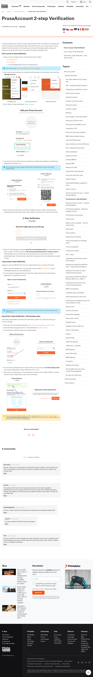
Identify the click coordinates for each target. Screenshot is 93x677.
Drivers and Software (71, 642)
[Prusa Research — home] (4, 6)
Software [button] (61, 6)
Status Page (65, 663)
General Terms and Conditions (36, 658)
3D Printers (5, 635)
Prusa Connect (72, 639)
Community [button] (79, 6)
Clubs (29, 639)
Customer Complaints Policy (52, 663)
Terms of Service (52, 598)
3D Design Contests (30, 642)
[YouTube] (89, 662)
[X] (85, 662)
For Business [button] (51, 6)
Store (29, 637)
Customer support (48, 416)
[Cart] (90, 1)
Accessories (6, 641)
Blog (82, 637)
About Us (84, 635)
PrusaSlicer (71, 635)
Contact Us (84, 643)
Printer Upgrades (7, 637)
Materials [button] (27, 6)
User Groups (45, 639)
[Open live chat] (88, 672)
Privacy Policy (41, 598)
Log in (25, 457)
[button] (64, 29)
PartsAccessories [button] (38, 6)
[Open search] (67, 1)
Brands (29, 645)
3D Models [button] (69, 6)
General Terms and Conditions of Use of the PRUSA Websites (44, 661)
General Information (19, 11)
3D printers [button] (16, 6)
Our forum (11, 62)
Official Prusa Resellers (85, 640)
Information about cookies (34, 663)
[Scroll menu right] (91, 6)
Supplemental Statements (62, 666)
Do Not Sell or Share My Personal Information (40, 666)
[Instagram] (82, 662)
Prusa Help (57, 635)
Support (9, 11)
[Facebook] (78, 662)
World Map (44, 635)
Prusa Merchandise (8, 643)
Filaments (5, 639)
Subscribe (38, 592)
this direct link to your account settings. (28, 68)
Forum (43, 637)
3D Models (30, 635)
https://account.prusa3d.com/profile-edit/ (41, 325)
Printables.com (12, 59)
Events (43, 641)
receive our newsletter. (51, 589)
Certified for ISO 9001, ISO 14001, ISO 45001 (85, 648)
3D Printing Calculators (57, 642)
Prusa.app (71, 637)
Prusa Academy (57, 638)
